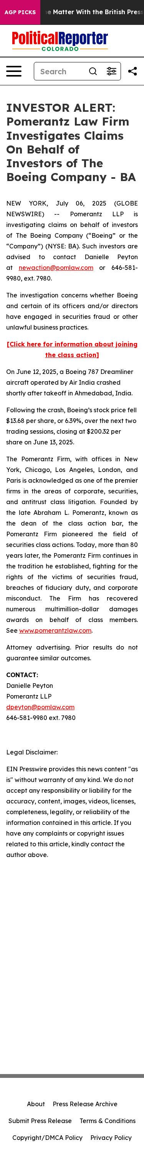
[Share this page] (132, 71)
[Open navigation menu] (14, 71)
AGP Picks (20, 12)
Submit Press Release (40, 1121)
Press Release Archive (85, 1104)
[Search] (93, 71)
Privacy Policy (111, 1137)
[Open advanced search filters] (111, 71)
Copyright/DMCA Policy (47, 1137)
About (36, 1104)
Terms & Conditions (107, 1121)
